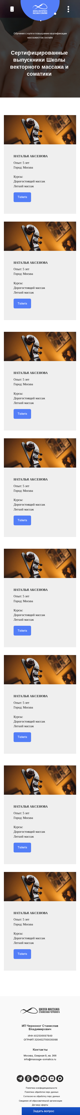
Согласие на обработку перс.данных (41, 1096)
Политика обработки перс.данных (41, 1092)
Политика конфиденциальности (41, 1088)
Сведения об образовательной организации (40, 1101)
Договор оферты (40, 1105)
